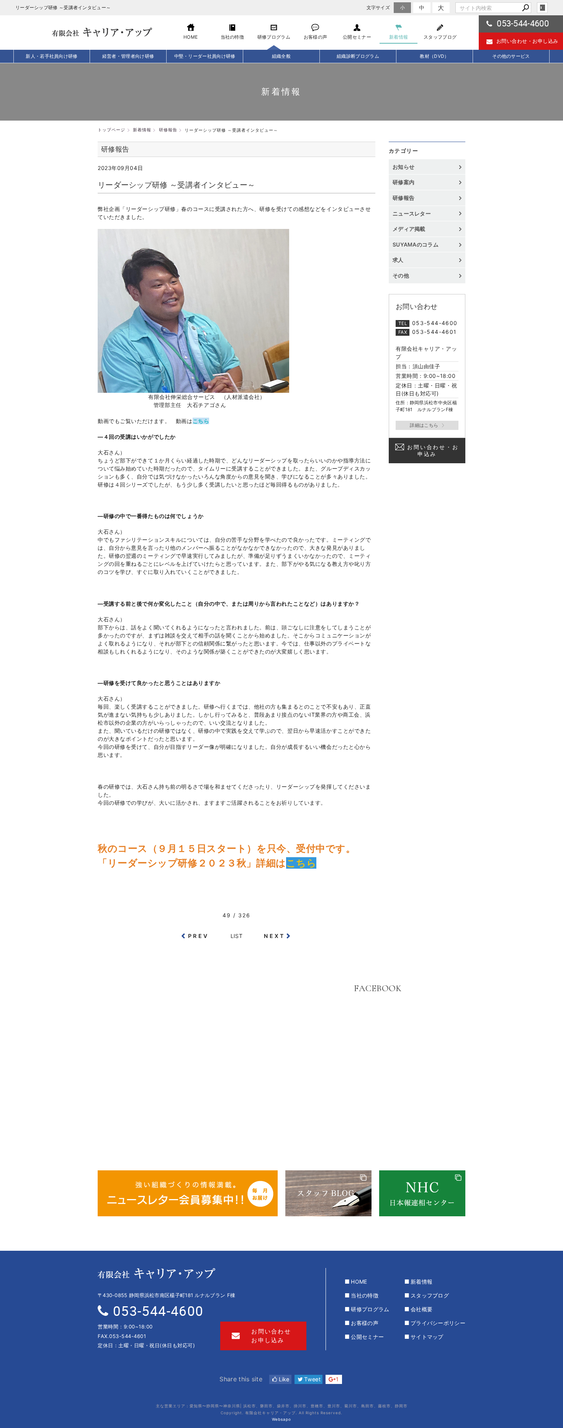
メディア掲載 (409, 228)
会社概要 (421, 1309)
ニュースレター (412, 213)
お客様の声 (364, 1323)
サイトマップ (427, 1336)
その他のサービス (511, 56)
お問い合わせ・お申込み (432, 450)
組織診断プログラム (358, 56)
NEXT (274, 936)
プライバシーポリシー (438, 1323)
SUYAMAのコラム (416, 244)
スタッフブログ (430, 1295)
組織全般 (281, 56)
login (542, 7)
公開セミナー (367, 1336)
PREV (198, 936)
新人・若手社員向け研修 (51, 56)
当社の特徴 (364, 1295)
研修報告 (403, 197)
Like (283, 1379)
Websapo (281, 1419)
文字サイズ (378, 7)
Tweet (312, 1379)
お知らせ (403, 166)
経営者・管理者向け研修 (128, 56)
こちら (201, 421)
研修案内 (403, 182)
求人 (398, 260)
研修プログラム (370, 1309)
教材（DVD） (434, 56)
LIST (236, 936)
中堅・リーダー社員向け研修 (205, 56)
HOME (359, 1281)
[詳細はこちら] (427, 425)
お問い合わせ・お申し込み (527, 41)
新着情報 (421, 1281)
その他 (403, 275)
